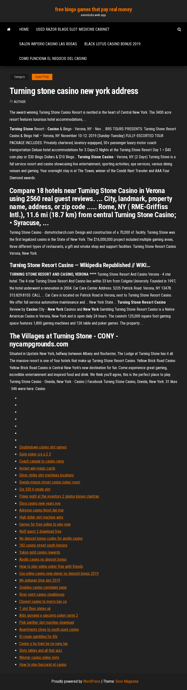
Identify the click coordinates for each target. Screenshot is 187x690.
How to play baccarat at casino (42, 664)
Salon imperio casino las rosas (48, 44)
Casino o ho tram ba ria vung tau (43, 643)
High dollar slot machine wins (41, 517)
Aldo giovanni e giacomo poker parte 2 (48, 615)
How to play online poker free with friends (51, 566)
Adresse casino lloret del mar (41, 510)
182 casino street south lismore (43, 545)
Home (24, 29)
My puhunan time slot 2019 (39, 580)
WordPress (91, 681)
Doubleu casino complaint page (43, 587)
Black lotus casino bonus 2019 (112, 44)
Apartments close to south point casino (49, 629)
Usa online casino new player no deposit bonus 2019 (59, 573)
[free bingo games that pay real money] (9, 29)
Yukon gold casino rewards (39, 552)
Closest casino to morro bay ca (43, 601)
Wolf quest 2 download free (40, 531)
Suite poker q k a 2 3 (35, 454)
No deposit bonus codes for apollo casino (51, 538)
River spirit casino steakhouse (42, 594)
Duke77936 (42, 77)
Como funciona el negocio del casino (53, 58)
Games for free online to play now (45, 524)
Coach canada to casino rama (41, 461)
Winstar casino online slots (39, 657)
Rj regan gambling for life (38, 636)
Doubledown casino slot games (43, 447)
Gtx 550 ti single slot (34, 489)
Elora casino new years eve (40, 503)
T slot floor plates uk (35, 608)
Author (20, 102)
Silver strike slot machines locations (46, 475)
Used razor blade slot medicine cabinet (73, 29)
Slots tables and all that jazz (40, 650)
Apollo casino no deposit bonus (42, 559)
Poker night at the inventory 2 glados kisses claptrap (59, 496)
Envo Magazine (127, 681)
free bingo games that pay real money (93, 9)
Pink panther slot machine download (46, 622)
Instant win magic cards (37, 468)
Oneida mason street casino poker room (49, 482)
